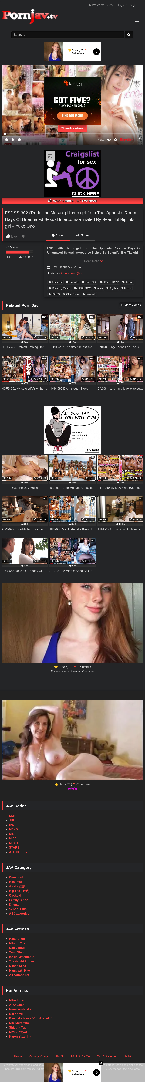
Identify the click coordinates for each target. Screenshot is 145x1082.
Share (84, 235)
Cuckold (73, 282)
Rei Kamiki (16, 1014)
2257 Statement (107, 1056)
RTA (128, 1056)
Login (121, 5)
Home (18, 1056)
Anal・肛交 (17, 886)
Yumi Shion (17, 952)
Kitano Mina (17, 966)
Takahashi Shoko (21, 961)
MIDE (13, 834)
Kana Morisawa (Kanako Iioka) (30, 1018)
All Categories (19, 913)
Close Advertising (72, 128)
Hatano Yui (17, 938)
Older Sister (72, 294)
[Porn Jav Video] (72, 16)
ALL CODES (18, 852)
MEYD (13, 829)
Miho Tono (16, 1000)
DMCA (59, 1056)
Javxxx (130, 282)
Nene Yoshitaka (20, 1009)
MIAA (13, 838)
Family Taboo (18, 900)
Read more (92, 261)
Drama (127, 288)
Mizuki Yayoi (18, 1032)
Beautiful (15, 882)
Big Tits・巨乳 (19, 891)
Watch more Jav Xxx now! (74, 201)
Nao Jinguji (17, 947)
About (59, 235)
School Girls (18, 909)
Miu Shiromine (19, 1023)
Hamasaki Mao (19, 970)
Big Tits (113, 288)
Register (135, 5)
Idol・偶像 (91, 282)
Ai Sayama (16, 1004)
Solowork (91, 294)
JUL (12, 820)
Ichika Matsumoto (21, 956)
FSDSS (56, 294)
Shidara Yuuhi (19, 1027)
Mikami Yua (17, 943)
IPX (11, 824)
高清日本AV (84, 288)
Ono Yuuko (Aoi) (72, 273)
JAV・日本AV (111, 282)
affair (100, 288)
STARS (14, 847)
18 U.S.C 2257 (80, 1056)
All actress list (19, 975)
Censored (57, 282)
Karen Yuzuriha (20, 1036)
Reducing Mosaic (61, 288)
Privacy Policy (38, 1056)
